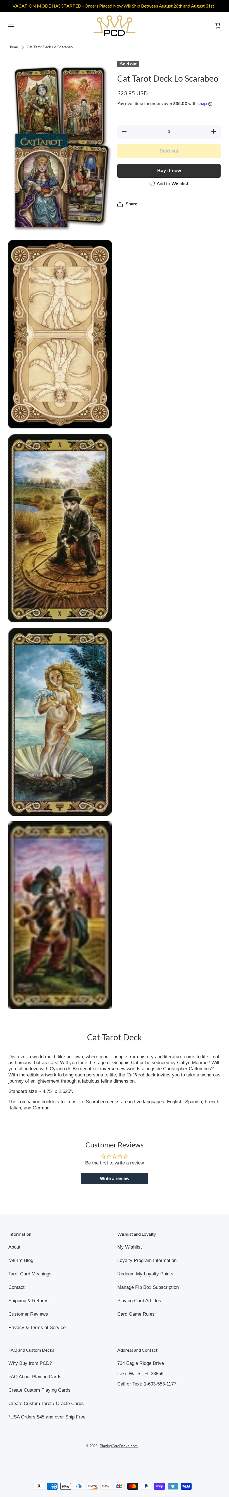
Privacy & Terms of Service (37, 1327)
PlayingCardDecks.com (119, 1446)
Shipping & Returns (28, 1300)
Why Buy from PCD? (30, 1363)
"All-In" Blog (20, 1260)
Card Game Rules (136, 1314)
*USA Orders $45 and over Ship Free (46, 1417)
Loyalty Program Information (146, 1260)
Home (13, 47)
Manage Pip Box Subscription (148, 1287)
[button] (127, 204)
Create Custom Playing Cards (39, 1390)
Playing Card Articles (139, 1300)
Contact (16, 1287)
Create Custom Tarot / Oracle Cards (46, 1403)
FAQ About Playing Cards (34, 1376)
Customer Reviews (28, 1314)
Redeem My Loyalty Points (145, 1274)
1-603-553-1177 (160, 1384)
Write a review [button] (114, 1178)
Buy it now (169, 170)
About (14, 1247)
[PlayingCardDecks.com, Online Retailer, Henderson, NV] (112, 1462)
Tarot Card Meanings (30, 1274)
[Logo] (114, 25)
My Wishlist (129, 1247)
